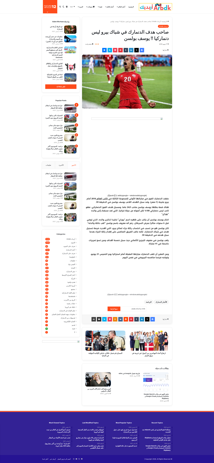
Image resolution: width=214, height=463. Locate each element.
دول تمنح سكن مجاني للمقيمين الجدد (56, 126)
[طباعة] (94, 319)
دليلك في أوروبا (70, 307)
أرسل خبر (53, 459)
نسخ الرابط (114, 309)
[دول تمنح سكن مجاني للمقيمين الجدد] (70, 128)
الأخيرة (61, 165)
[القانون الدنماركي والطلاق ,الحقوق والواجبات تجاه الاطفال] (70, 66)
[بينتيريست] (120, 50)
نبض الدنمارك (70, 271)
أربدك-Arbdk (156, 21)
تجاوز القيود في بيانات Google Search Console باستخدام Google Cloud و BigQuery (156, 396)
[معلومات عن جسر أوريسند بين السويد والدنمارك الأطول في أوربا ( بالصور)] (70, 38)
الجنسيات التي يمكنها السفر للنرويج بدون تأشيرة (54, 116)
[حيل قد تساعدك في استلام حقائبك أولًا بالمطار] (70, 108)
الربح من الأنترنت (69, 300)
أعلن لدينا (45, 459)
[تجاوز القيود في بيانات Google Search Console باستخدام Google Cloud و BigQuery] (156, 382)
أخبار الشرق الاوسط (68, 275)
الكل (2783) (61, 87)
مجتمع (73, 289)
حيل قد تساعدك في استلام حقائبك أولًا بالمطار (54, 106)
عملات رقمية (71, 303)
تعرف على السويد (69, 246)
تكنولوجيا (72, 257)
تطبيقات (72, 261)
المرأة (73, 278)
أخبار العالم (121, 6)
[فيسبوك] (142, 50)
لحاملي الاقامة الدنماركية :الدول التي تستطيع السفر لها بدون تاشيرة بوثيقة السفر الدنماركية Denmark (54, 52)
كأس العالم (102, 199)
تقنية (100, 6)
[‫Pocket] (115, 50)
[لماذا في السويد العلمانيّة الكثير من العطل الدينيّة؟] (70, 77)
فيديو (73, 325)
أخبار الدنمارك (161, 302)
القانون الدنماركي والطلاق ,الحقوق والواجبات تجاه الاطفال (54, 65)
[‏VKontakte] (120, 319)
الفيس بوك (71, 264)
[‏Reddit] (126, 319)
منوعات (90, 6)
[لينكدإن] (131, 50)
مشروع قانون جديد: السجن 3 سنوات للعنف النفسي (55, 137)
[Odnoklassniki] (115, 319)
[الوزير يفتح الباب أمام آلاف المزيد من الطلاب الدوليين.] (98, 379)
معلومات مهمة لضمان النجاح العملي (63, 314)
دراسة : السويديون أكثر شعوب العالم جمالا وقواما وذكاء (54, 148)
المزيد (81, 6)
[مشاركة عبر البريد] (99, 319)
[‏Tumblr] (126, 50)
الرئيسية (131, 6)
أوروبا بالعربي (70, 286)
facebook (71, 296)
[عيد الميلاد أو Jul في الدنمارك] (70, 29)
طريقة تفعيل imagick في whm (129, 373)
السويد (73, 242)
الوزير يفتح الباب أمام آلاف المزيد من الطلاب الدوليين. (99, 390)
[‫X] (136, 50)
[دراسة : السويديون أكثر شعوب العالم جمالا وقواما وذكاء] (70, 149)
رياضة (148, 302)
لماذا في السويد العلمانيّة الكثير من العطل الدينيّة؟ (55, 75)
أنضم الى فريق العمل (64, 459)
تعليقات (48, 165)
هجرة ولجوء (71, 282)
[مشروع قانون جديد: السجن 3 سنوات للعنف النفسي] (70, 137)
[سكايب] (110, 50)
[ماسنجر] (104, 50)
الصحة (73, 268)
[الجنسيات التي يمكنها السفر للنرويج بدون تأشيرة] (70, 118)
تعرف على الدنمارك (68, 253)
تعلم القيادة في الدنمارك (67, 311)
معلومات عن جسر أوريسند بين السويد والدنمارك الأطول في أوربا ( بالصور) (54, 38)
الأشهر (73, 165)
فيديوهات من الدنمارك (68, 318)
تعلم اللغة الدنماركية (68, 293)
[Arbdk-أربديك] (155, 6)
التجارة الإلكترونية (69, 321)
